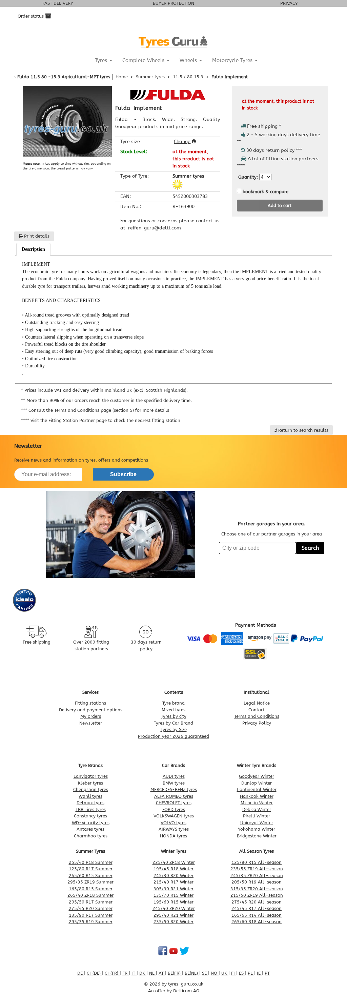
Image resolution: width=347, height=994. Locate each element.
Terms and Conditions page (82, 410)
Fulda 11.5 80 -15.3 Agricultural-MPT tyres (63, 76)
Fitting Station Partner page (77, 420)
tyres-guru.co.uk (185, 984)
